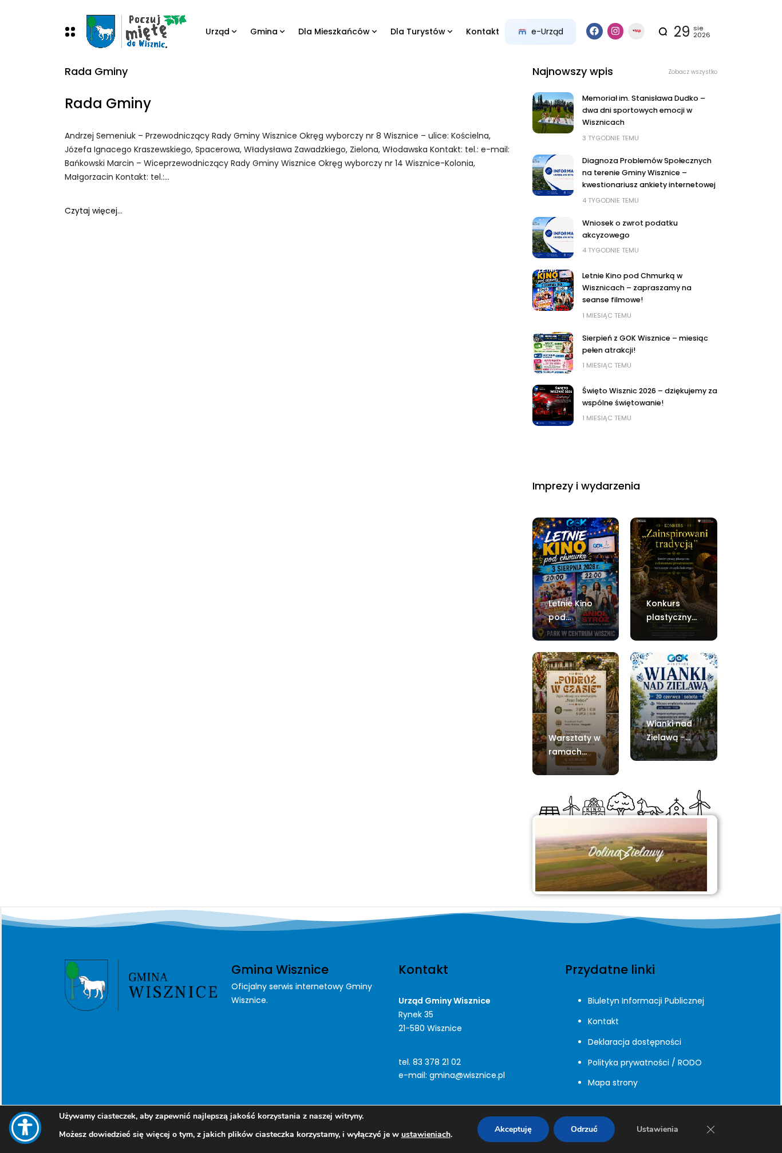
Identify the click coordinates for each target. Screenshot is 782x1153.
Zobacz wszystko (692, 72)
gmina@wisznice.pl (467, 1075)
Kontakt (603, 1021)
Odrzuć (584, 1129)
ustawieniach (426, 1134)
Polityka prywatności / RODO (645, 1062)
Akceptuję (513, 1129)
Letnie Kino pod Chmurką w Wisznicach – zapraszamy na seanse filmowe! (637, 288)
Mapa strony (613, 1082)
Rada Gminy (108, 103)
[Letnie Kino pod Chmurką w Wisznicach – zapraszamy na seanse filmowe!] (553, 290)
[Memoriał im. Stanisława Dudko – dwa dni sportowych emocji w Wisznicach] (553, 112)
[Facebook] (594, 31)
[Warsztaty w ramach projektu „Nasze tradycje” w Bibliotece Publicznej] (575, 713)
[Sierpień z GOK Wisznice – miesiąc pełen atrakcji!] (553, 352)
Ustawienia (657, 1129)
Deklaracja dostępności (634, 1042)
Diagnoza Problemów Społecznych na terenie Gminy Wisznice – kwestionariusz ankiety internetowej (649, 173)
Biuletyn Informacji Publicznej (646, 1000)
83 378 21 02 (437, 1062)
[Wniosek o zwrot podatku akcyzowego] (553, 237)
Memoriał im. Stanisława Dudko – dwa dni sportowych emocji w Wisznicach (643, 110)
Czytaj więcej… (94, 210)
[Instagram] (615, 31)
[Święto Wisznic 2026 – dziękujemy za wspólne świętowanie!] (553, 405)
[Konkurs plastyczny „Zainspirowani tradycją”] (673, 579)
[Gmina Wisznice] (135, 32)
